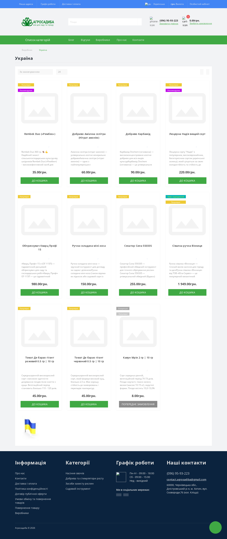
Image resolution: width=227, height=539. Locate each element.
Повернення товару (27, 508)
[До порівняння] (58, 314)
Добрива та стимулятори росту (85, 478)
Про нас (122, 40)
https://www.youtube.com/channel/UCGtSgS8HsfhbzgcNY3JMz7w (118, 494)
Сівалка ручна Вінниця (187, 245)
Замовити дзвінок (168, 23)
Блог (71, 40)
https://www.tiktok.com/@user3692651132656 (126, 494)
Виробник (27, 49)
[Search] (139, 21)
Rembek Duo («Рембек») (39, 134)
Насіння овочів (75, 473)
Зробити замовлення (201, 23)
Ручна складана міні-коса (89, 245)
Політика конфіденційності (31, 488)
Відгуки (85, 40)
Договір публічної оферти (31, 494)
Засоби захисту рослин (80, 483)
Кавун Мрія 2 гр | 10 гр (138, 357)
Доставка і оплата (71, 4)
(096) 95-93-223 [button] (178, 473)
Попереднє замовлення (138, 404)
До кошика (40, 180)
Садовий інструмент (78, 488)
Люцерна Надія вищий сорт (187, 134)
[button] (48, 4)
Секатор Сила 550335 (138, 245)
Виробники (103, 40)
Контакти (138, 40)
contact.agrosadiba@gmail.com (186, 479)
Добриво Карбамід (138, 134)
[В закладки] (58, 309)
